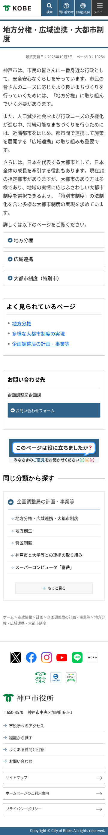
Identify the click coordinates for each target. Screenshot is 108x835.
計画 (39, 617)
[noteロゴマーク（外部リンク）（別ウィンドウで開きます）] (92, 657)
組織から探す (20, 737)
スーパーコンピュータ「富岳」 (44, 567)
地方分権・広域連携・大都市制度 (46, 518)
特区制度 (23, 542)
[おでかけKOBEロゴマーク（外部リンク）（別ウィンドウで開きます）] (71, 677)
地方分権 (23, 240)
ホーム (8, 617)
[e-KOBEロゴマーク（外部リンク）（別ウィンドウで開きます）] (55, 677)
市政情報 (25, 617)
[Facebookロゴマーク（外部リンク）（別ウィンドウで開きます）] (31, 657)
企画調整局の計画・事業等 (45, 501)
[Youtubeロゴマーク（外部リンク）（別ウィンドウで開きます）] (61, 657)
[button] (49, 8)
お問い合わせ (20, 761)
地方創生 (23, 530)
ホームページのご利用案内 (27, 793)
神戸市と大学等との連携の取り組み (48, 555)
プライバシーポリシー (24, 809)
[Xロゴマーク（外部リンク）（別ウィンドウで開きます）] (15, 657)
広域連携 (23, 259)
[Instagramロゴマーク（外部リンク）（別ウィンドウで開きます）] (46, 657)
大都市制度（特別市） (38, 278)
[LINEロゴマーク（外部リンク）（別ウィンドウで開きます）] (77, 657)
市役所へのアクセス (26, 725)
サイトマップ (16, 777)
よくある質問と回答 (26, 749)
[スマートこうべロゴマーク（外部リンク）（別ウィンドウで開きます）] (40, 678)
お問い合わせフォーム (35, 410)
